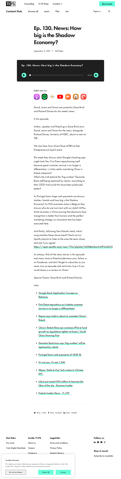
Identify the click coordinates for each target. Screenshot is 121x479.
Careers (31, 448)
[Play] (24, 75)
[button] (57, 3)
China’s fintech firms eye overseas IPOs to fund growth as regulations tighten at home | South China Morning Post (63, 331)
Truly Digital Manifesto (16, 448)
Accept (63, 472)
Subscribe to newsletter (103, 455)
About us (32, 442)
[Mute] (96, 75)
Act (67, 11)
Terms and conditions (59, 442)
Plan (57, 11)
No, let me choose (15, 472)
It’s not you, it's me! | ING (52, 362)
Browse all (33, 11)
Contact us (32, 453)
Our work (10, 442)
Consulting (29, 3)
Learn (47, 11)
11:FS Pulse (43, 3)
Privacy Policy (56, 448)
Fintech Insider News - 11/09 (54, 393)
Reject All (46, 472)
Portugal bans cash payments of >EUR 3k (60, 354)
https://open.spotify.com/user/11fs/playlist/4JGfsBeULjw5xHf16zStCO (73, 246)
